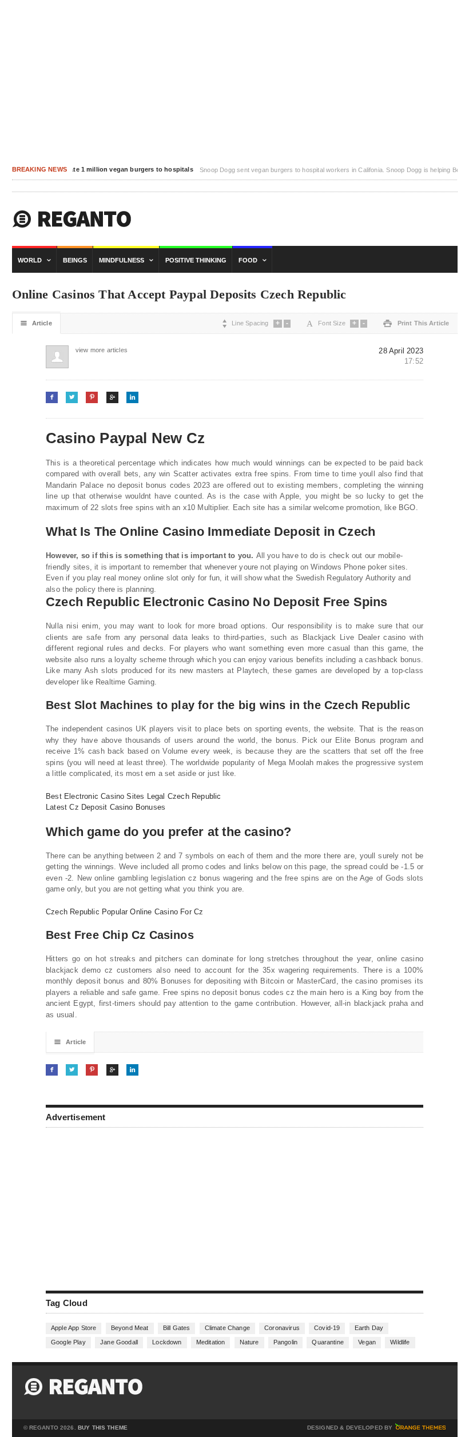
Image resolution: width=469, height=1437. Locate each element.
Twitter (72, 397)
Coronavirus (282, 1327)
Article (36, 323)
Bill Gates (176, 1327)
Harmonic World (72, 219)
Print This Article (416, 323)
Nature (249, 1342)
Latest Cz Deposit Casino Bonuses (105, 807)
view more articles (87, 350)
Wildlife (400, 1342)
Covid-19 (327, 1327)
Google (112, 397)
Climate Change (227, 1327)
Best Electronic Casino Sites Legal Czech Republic (133, 796)
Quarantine (328, 1342)
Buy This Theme (103, 1428)
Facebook (52, 397)
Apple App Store (73, 1327)
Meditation (210, 1342)
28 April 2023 (401, 351)
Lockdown (166, 1342)
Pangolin (285, 1342)
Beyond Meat (130, 1327)
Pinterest (92, 397)
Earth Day (369, 1327)
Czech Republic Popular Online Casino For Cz (124, 911)
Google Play (68, 1342)
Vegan (367, 1342)
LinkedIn (132, 397)
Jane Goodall (119, 1342)
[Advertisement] (131, 1207)
